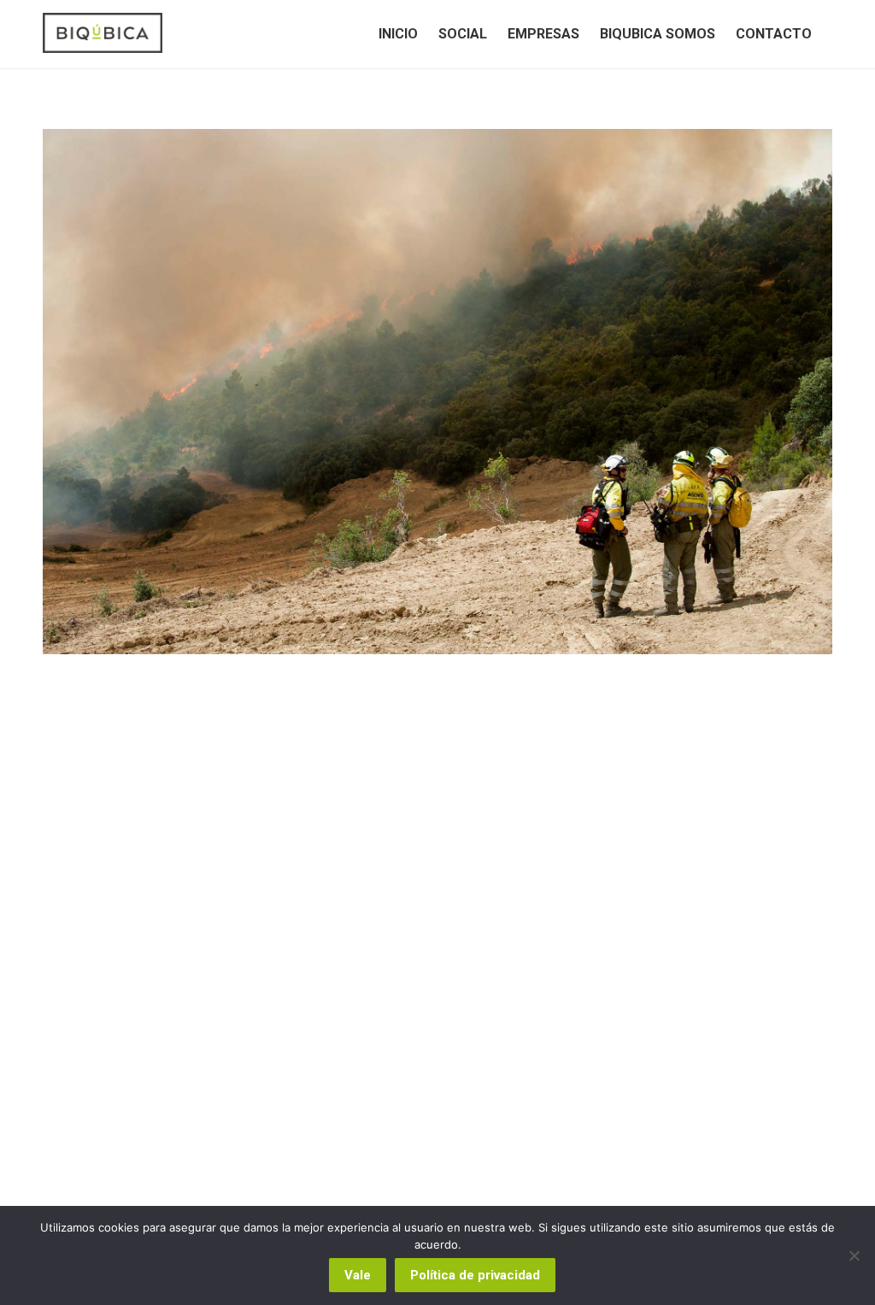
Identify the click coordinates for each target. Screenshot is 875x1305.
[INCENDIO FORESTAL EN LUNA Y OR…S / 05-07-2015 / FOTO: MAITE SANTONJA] (437, 391)
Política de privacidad (475, 1275)
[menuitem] (398, 34)
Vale (357, 1275)
